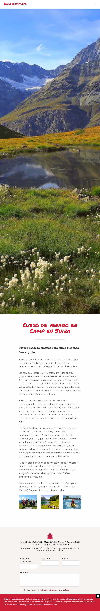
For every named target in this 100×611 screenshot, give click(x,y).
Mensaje (24, 572)
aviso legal (65, 590)
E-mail (65, 559)
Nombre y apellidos (25, 560)
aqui (55, 605)
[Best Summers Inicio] (15, 4)
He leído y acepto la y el (46, 590)
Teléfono (46, 559)
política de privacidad (48, 590)
